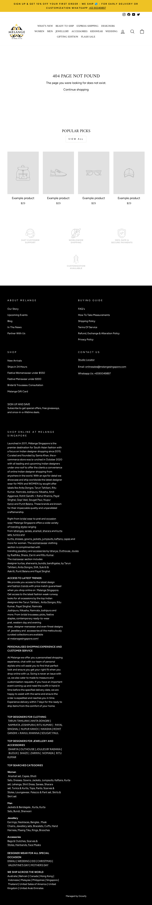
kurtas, (21, 563)
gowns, (28, 538)
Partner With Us (16, 333)
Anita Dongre (26, 487)
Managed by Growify (76, 896)
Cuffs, (48, 825)
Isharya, (54, 550)
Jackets (36, 780)
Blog (9, 321)
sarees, (29, 530)
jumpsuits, (48, 538)
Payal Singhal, (24, 606)
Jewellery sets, (24, 825)
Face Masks (34, 844)
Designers (108, 26)
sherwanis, (32, 563)
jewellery (23, 550)
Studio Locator (86, 359)
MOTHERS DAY (39, 865)
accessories (39, 550)
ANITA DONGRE (40, 720)
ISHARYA (13, 749)
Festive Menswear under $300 (24, 378)
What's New (45, 26)
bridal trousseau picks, (33, 614)
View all (76, 139)
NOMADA (48, 753)
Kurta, (35, 807)
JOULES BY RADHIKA (48, 749)
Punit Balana (23, 571)
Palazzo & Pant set (41, 792)
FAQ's (81, 308)
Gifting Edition (67, 37)
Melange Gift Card (17, 391)
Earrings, (12, 822)
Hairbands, (21, 844)
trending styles (18, 526)
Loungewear (22, 792)
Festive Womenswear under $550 (26, 372)
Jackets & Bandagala (19, 807)
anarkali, (38, 530)
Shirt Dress (29, 784)
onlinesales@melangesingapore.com (105, 366)
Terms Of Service (87, 327)
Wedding (111, 31)
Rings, (35, 830)
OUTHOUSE (27, 749)
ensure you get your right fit (33, 669)
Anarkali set (14, 776)
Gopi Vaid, (23, 499)
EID (33, 861)
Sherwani (26, 811)
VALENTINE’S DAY (18, 865)
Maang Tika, (25, 830)
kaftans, (59, 538)
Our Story (13, 308)
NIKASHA (46, 728)
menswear (18, 559)
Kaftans (58, 780)
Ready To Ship (65, 26)
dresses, (19, 538)
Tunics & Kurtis (20, 788)
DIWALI (11, 861)
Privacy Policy (85, 339)
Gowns (27, 780)
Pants (38, 788)
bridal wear (26, 518)
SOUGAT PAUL (50, 732)
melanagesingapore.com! (24, 638)
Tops (32, 788)
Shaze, (25, 555)
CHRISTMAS (44, 861)
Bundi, (17, 811)
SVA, (36, 567)
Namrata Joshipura (27, 491)
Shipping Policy (86, 321)
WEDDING (24, 861)
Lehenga (17, 784)
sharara (47, 530)
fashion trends (20, 586)
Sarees (39, 784)
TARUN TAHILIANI (18, 720)
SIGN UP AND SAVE (18, 404)
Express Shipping (87, 26)
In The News (14, 327)
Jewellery (62, 31)
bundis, (42, 563)
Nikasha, (44, 491)
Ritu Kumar (47, 555)
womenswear (39, 542)
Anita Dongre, (26, 567)
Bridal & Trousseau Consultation (25, 385)
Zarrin (32, 555)
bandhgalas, (54, 563)
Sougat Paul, (36, 499)
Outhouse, (65, 550)
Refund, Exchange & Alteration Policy (99, 333)
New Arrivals (14, 360)
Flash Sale (88, 37)
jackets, (37, 538)
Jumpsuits (47, 780)
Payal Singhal (42, 571)
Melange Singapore (47, 590)
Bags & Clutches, (17, 840)
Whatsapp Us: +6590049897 (94, 373)
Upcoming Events (17, 314)
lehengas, (19, 530)
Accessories (79, 31)
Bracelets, (38, 825)
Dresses (17, 780)
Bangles (35, 822)
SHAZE (24, 753)
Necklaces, (24, 822)
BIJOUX (13, 753)
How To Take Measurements (94, 314)
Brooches (44, 830)
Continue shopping (76, 89)
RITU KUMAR (44, 724)
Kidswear (96, 31)
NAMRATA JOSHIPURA (21, 724)
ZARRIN (35, 753)
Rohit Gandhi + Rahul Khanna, (36, 495)
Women (39, 31)
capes (67, 538)
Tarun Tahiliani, (43, 487)
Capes (25, 776)
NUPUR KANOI (29, 728)
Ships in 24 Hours (17, 366)
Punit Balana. (26, 503)
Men (50, 31)
